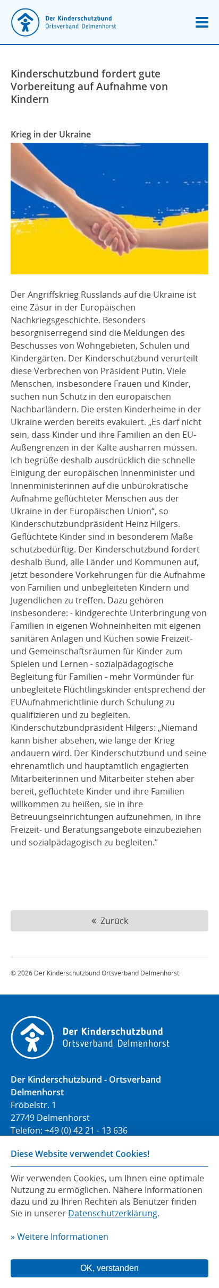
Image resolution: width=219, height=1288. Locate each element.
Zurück (112, 921)
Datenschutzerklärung (112, 1213)
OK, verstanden (109, 1268)
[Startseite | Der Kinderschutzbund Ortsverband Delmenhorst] (64, 23)
